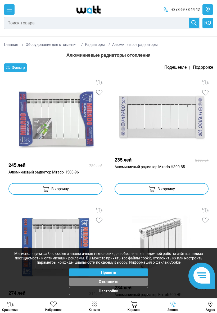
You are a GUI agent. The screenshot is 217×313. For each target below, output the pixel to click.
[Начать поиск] (194, 23)
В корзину (60, 189)
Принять (108, 272)
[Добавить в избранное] (99, 92)
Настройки (108, 291)
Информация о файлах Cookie (154, 262)
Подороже (203, 67)
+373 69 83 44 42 (185, 9)
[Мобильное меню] (9, 9)
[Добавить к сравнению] (99, 82)
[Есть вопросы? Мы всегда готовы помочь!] (201, 276)
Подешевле (175, 67)
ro (207, 23)
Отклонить (108, 282)
